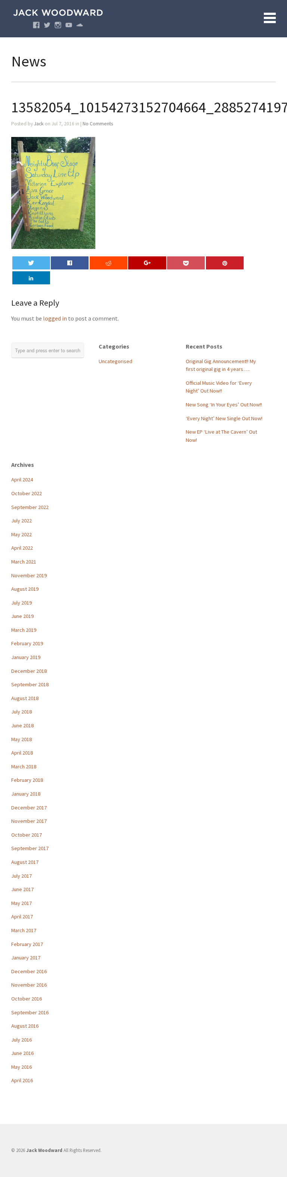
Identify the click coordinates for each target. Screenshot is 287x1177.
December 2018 (29, 671)
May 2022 (21, 534)
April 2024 (22, 479)
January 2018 (25, 793)
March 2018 (23, 766)
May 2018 (21, 739)
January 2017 (25, 957)
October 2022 (26, 493)
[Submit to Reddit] (108, 262)
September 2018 (30, 684)
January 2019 (25, 657)
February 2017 (27, 944)
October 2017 (26, 834)
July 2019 (21, 602)
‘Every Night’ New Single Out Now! (224, 418)
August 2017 (24, 862)
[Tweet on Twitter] (31, 262)
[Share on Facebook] (70, 262)
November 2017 (29, 821)
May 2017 (21, 903)
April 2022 (22, 547)
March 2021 (23, 561)
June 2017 (22, 889)
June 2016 (22, 1053)
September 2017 (30, 848)
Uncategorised (115, 361)
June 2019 (22, 616)
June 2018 (22, 725)
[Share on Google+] (147, 262)
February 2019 (27, 643)
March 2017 (23, 930)
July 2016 (21, 1039)
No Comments (98, 124)
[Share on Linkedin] (31, 277)
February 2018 (27, 780)
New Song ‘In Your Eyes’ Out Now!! (224, 404)
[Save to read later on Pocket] (186, 262)
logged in (55, 318)
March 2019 (23, 630)
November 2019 (29, 575)
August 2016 (24, 1026)
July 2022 (21, 520)
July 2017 (21, 875)
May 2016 (21, 1067)
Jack (39, 124)
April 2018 (22, 752)
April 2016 (22, 1080)
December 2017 (29, 807)
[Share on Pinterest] (225, 262)
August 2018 (24, 698)
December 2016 (29, 971)
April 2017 (22, 916)
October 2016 (26, 998)
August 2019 (24, 589)
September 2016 (30, 1012)
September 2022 (30, 507)
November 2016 (29, 984)
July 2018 (21, 711)
